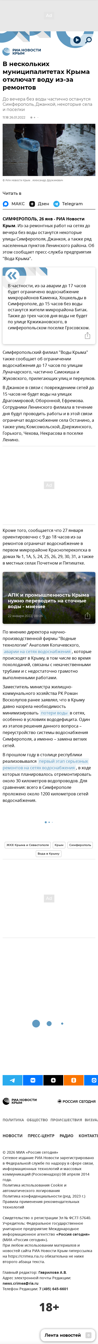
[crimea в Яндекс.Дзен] (53, 1080)
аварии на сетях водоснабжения (37, 652)
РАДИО (66, 1137)
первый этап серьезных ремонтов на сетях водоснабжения (46, 764)
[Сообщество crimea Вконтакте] (33, 1080)
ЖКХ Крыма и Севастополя (28, 845)
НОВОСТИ (12, 1137)
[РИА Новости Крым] (21, 52)
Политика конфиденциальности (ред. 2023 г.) (44, 1197)
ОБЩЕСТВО (37, 1120)
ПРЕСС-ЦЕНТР (41, 1137)
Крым (59, 845)
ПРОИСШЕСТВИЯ (66, 1120)
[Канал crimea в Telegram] (12, 1080)
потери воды (54, 713)
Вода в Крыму (49, 853)
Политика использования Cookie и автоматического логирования (34, 1188)
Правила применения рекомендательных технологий (41, 1205)
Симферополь (80, 845)
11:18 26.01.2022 (14, 117)
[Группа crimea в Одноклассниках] (74, 1080)
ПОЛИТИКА (13, 1120)
